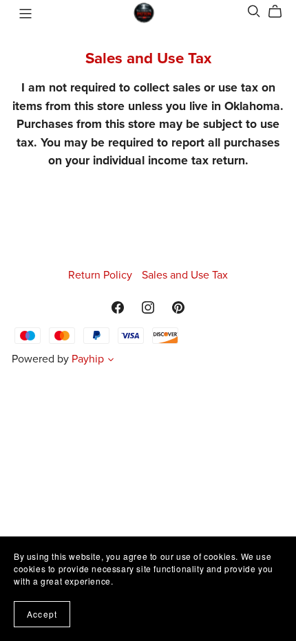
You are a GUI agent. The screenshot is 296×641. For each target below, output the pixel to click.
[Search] (254, 11)
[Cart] (280, 12)
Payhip (88, 359)
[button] (111, 361)
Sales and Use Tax (185, 275)
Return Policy (101, 275)
